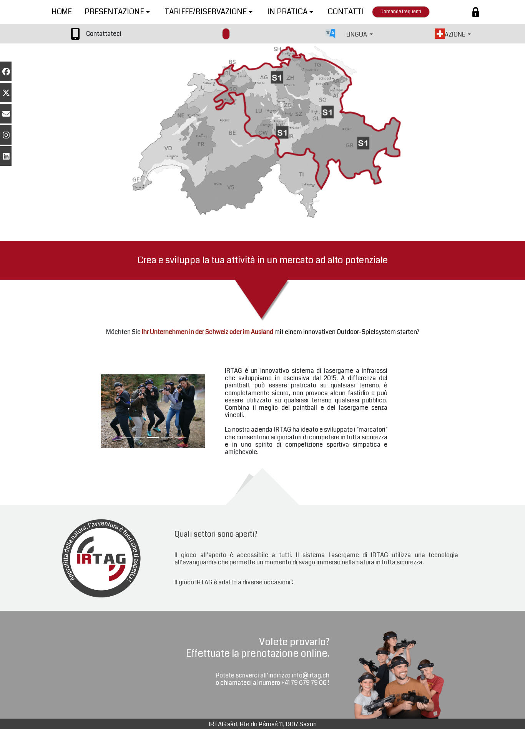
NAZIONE (453, 34)
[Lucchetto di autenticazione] (475, 12)
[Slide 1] (125, 437)
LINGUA (357, 34)
